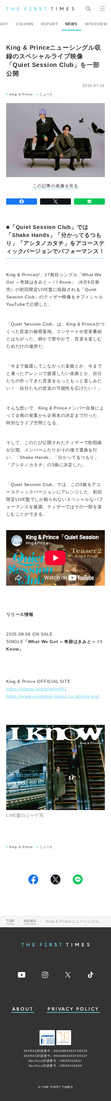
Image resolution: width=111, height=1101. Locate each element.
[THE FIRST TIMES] (40, 8)
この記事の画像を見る (55, 186)
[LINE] (89, 201)
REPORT (49, 24)
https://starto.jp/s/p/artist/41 (36, 688)
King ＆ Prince (21, 94)
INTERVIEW (96, 24)
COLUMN (25, 24)
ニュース (46, 94)
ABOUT (23, 1009)
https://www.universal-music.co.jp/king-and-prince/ (55, 696)
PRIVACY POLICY (73, 1009)
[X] (55, 201)
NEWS (71, 24)
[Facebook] (21, 201)
